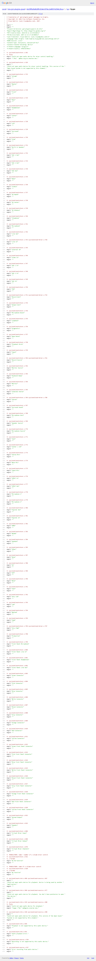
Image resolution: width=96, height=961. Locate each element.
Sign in (92, 3)
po (68, 9)
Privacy (16, 958)
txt (88, 958)
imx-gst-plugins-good (16, 9)
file (40, 14)
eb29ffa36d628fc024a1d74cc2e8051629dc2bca (45, 9)
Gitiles (11, 958)
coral (4, 9)
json (92, 958)
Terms (22, 958)
